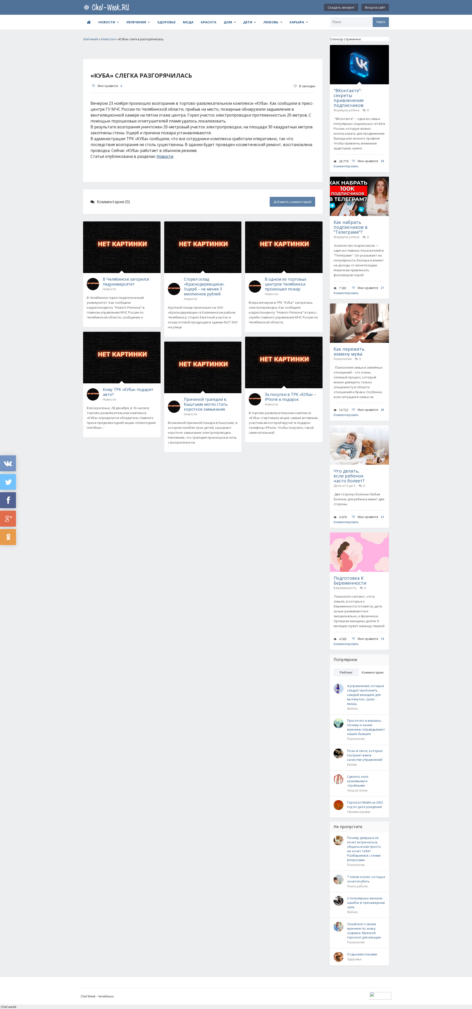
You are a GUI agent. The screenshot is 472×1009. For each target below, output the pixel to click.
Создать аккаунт (341, 7)
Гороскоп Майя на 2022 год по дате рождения (365, 804)
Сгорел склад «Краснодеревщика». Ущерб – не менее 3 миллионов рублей (204, 286)
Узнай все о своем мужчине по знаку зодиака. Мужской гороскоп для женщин (364, 930)
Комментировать (346, 166)
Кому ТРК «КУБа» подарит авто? (128, 392)
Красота (208, 22)
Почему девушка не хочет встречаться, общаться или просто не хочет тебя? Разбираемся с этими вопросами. (364, 849)
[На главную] (107, 7)
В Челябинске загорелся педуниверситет (126, 282)
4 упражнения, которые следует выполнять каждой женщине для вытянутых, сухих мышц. (365, 695)
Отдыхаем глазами (362, 954)
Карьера (297, 22)
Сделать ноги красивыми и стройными (357, 781)
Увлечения (136, 22)
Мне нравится (110, 86)
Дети (247, 22)
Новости (106, 22)
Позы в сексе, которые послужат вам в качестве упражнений (365, 755)
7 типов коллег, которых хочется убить (366, 879)
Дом (228, 22)
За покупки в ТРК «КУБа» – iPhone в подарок (290, 397)
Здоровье (166, 22)
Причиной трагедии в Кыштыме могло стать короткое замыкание (206, 404)
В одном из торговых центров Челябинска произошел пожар (285, 284)
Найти (380, 22)
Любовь (271, 22)
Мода (188, 22)
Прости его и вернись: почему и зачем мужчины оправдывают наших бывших (366, 727)
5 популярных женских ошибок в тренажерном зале (366, 902)
